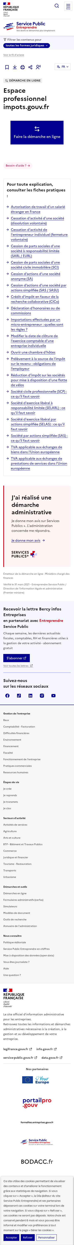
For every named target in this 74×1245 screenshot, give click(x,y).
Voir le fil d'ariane (13, 55)
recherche (57, 6)
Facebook (7, 696)
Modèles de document (16, 913)
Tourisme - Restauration (17, 864)
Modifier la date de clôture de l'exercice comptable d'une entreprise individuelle (34, 340)
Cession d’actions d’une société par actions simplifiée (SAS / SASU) (38, 288)
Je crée (7, 789)
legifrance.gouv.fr (15, 1049)
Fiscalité (8, 753)
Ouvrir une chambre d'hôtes (33, 352)
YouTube (53, 696)
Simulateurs (10, 906)
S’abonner (14, 658)
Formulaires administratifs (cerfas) (23, 900)
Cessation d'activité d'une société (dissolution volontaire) (37, 221)
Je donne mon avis (26, 540)
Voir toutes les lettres (16, 666)
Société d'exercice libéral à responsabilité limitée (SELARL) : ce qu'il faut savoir (38, 407)
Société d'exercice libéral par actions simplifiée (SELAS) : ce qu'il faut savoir (38, 424)
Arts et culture (11, 838)
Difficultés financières (16, 733)
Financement (10, 746)
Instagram (42, 696)
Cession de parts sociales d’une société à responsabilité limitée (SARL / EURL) (35, 251)
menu (68, 9)
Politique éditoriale (14, 942)
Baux (6, 720)
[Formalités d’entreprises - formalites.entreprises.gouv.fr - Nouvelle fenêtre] (37, 1122)
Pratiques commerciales (17, 766)
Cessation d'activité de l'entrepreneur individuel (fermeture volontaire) (39, 234)
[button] (38, 67)
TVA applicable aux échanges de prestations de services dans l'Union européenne (39, 463)
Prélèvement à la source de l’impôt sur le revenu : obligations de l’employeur (38, 363)
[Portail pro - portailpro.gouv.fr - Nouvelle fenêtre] (37, 1103)
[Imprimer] (22, 67)
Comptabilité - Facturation (19, 727)
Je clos (7, 808)
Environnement (12, 740)
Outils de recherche (15, 919)
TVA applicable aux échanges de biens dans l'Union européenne (36, 449)
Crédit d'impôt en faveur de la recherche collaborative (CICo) (35, 299)
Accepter (11, 1237)
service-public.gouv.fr (18, 1058)
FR (63, 67)
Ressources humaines (15, 772)
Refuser (27, 1237)
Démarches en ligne (15, 893)
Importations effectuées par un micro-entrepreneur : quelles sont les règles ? (37, 324)
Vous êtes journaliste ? (16, 962)
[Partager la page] (30, 67)
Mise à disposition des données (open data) (28, 955)
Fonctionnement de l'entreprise (21, 759)
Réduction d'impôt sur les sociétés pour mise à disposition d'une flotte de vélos (39, 380)
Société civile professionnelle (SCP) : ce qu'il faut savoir (39, 394)
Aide (6, 968)
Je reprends (10, 795)
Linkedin (30, 696)
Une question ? (12, 975)
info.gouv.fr (44, 1049)
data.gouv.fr (50, 1058)
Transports (9, 870)
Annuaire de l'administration (20, 926)
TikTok (19, 696)
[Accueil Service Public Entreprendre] (30, 30)
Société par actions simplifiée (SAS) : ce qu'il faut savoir (39, 438)
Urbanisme (9, 877)
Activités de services (15, 825)
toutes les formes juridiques (25, 45)
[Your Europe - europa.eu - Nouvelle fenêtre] (37, 1080)
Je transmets (10, 802)
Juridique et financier (15, 857)
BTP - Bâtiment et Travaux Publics (22, 844)
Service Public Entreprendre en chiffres (26, 949)
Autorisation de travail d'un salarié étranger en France (38, 209)
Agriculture (10, 831)
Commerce (10, 851)
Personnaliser (46, 1237)
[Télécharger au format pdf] (14, 67)
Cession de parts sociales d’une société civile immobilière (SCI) (35, 265)
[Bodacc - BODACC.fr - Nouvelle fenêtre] (37, 1161)
